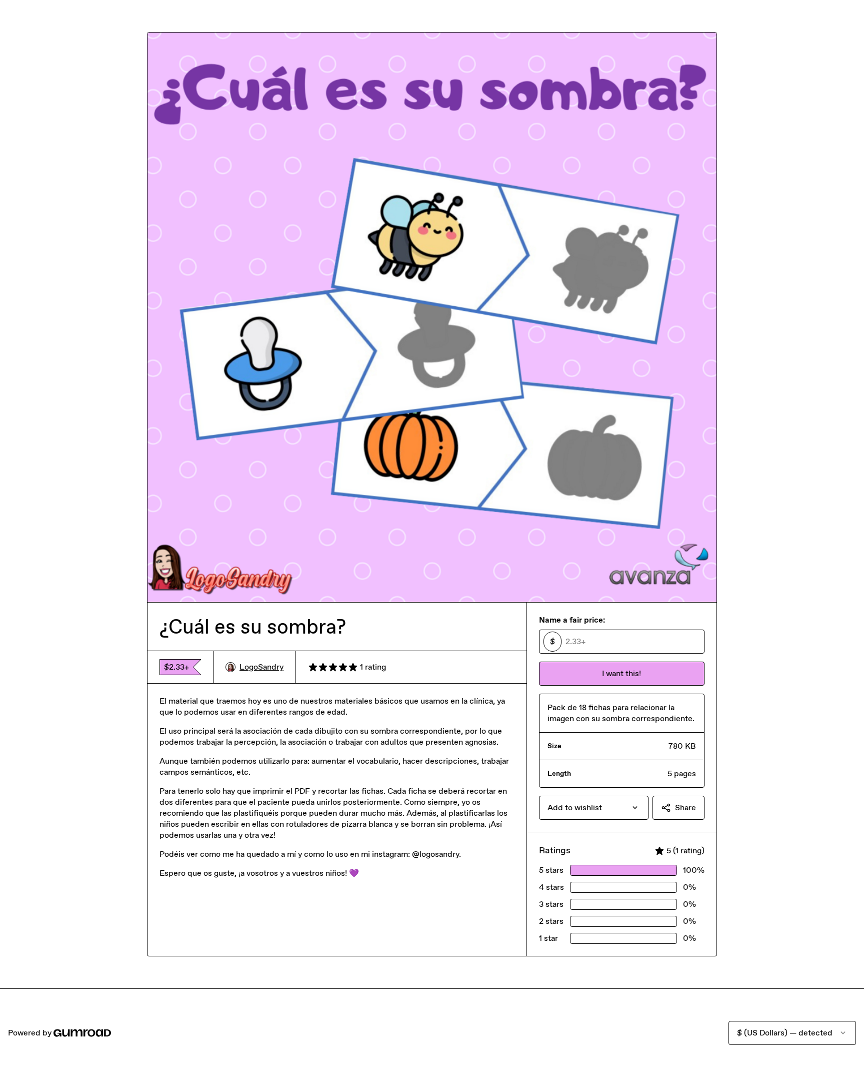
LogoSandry (262, 667)
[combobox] (593, 808)
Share (685, 807)
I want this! (621, 673)
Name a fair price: (572, 620)
